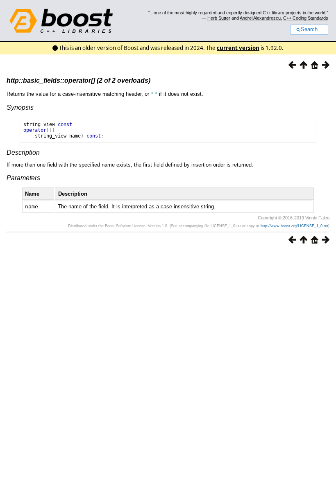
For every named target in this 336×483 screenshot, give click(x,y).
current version (238, 48)
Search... (311, 29)
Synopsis (20, 107)
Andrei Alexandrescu (260, 18)
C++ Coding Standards (305, 18)
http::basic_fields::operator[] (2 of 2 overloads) (78, 80)
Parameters (23, 177)
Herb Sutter (218, 18)
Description (23, 152)
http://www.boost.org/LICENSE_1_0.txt (294, 226)
